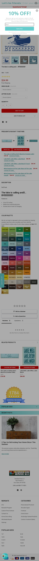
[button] (37, 10)
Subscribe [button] (19, 29)
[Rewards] (5, 556)
